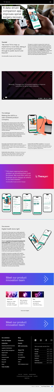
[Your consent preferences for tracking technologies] (52, 390)
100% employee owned (23, 364)
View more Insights (25, 310)
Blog (19, 338)
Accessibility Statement (32, 374)
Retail (3, 364)
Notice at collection (35, 386)
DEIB (19, 362)
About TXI (21, 350)
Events (20, 343)
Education (4, 359)
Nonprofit (4, 362)
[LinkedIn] (35, 340)
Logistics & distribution (7, 348)
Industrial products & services (8, 345)
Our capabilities (21, 357)
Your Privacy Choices (45, 386)
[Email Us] (51, 340)
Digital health (5, 352)
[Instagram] (40, 340)
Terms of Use (20, 374)
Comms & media (5, 357)
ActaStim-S (41, 49)
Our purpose (20, 352)
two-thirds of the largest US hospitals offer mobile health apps (13, 241)
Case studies (5, 367)
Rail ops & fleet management (8, 350)
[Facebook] (46, 340)
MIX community (22, 346)
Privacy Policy (26, 374)
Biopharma (4, 355)
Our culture (20, 355)
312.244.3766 (35, 376)
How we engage (6, 340)
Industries (5, 343)
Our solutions (5, 338)
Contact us (27, 23)
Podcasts (21, 340)
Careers (20, 359)
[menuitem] (8, 353)
